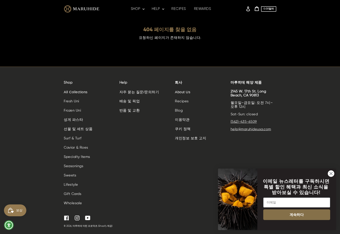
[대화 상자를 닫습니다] (331, 173)
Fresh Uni (71, 101)
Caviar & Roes (76, 147)
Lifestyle (71, 184)
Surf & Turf (73, 138)
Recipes (182, 101)
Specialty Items (77, 157)
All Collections (76, 92)
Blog (179, 110)
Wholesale (73, 203)
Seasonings (73, 166)
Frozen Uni (72, 110)
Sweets (70, 175)
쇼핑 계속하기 (170, 49)
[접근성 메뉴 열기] (9, 225)
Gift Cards (72, 194)
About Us (182, 92)
